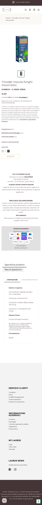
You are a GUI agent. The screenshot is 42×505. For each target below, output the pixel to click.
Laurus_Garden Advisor (23, 2)
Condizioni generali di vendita (18, 424)
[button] (23, 97)
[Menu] (38, 9)
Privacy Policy (13, 429)
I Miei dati (12, 449)
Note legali (12, 422)
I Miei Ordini (12, 447)
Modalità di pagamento (16, 397)
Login (10, 444)
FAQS (11, 395)
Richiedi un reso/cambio (17, 402)
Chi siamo (12, 419)
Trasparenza (13, 426)
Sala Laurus (15, 492)
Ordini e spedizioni (15, 399)
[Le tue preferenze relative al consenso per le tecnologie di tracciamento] (38, 501)
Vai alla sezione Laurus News (18, 465)
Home (8, 18)
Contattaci (12, 392)
